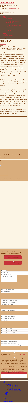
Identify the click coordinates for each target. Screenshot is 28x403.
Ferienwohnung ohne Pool (15, 25)
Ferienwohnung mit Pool (14, 23)
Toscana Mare (7, 2)
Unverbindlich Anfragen (13, 257)
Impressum (5, 34)
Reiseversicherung (7, 30)
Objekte (4, 17)
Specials (5, 27)
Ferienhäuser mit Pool (14, 20)
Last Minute (5, 29)
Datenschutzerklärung (8, 35)
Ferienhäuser (9, 18)
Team (4, 31)
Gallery (4, 33)
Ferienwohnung (9, 22)
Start (4, 16)
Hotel (7, 26)
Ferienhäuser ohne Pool (14, 21)
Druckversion (3, 44)
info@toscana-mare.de (14, 8)
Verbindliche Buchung (13, 263)
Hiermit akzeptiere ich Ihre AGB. (14, 355)
